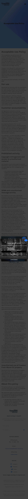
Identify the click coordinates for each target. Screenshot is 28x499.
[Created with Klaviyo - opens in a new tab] (14, 259)
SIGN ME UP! (14, 251)
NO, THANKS (14, 254)
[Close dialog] (26, 240)
